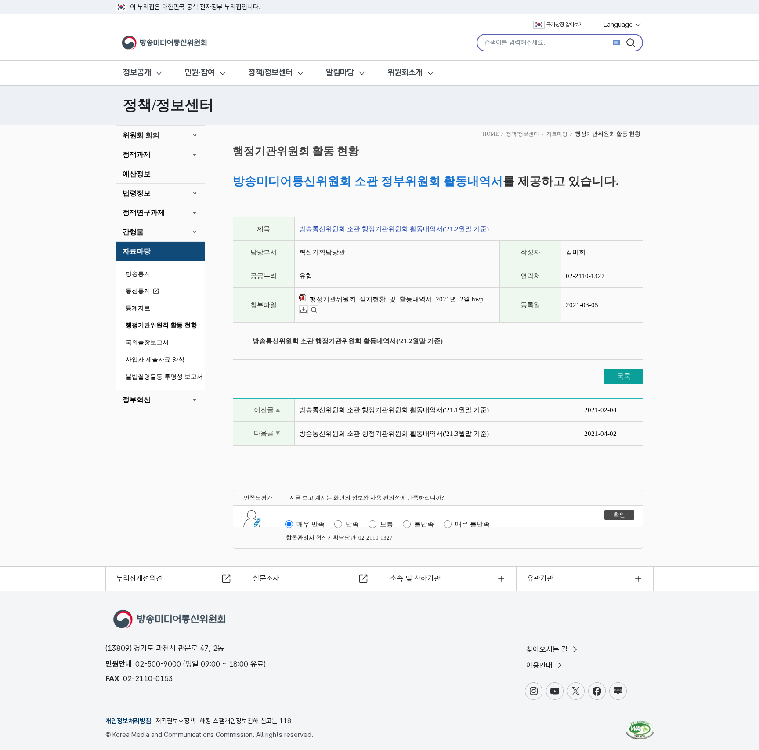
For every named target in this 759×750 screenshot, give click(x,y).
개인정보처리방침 (128, 721)
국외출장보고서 (147, 342)
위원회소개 (405, 72)
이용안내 (540, 665)
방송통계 (138, 274)
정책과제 (137, 154)
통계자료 (138, 308)
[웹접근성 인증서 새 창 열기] (640, 725)
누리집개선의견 (139, 578)
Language (619, 25)
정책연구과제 (144, 212)
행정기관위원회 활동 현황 (161, 325)
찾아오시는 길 (548, 649)
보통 (386, 524)
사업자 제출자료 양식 (155, 359)
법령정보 (137, 193)
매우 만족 (310, 524)
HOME (491, 134)
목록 (624, 376)
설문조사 (266, 578)
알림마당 (340, 72)
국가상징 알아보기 (564, 25)
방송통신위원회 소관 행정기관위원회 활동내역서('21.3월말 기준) (394, 433)
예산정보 (137, 174)
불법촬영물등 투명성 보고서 (164, 376)
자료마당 (137, 251)
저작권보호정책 (175, 721)
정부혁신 (137, 399)
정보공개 (137, 72)
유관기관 (540, 578)
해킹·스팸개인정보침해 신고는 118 (245, 721)
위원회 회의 (141, 135)
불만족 (424, 524)
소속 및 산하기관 (415, 578)
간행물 (133, 232)
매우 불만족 (472, 524)
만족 (352, 524)
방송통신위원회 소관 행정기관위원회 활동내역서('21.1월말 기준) (394, 409)
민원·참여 (199, 72)
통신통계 (138, 291)
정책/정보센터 (270, 72)
